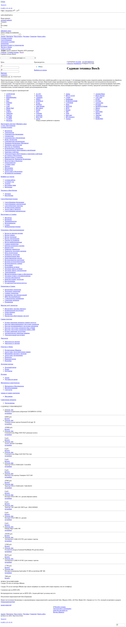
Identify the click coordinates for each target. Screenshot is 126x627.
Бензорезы (8, 219)
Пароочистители (10, 359)
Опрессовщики (10, 312)
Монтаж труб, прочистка (9, 305)
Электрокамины (10, 272)
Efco (7, 101)
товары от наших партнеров (10, 393)
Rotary (97, 110)
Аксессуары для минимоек (14, 355)
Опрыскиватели (10, 162)
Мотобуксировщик (11, 388)
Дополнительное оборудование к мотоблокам (20, 150)
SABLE (8, 111)
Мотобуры (8, 218)
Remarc (68, 110)
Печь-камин (9, 265)
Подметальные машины (13, 207)
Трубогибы (8, 314)
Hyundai (98, 104)
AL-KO (38, 94)
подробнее (8, 413)
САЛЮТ (9, 119)
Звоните (3, 5)
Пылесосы (8, 357)
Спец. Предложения (8, 125)
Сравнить (4, 75)
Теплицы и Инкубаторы (9, 190)
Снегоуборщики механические (15, 211)
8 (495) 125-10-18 (6, 8)
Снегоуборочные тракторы (14, 206)
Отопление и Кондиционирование (12, 230)
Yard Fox (9, 115)
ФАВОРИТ (99, 119)
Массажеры (9, 396)
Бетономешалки (10, 223)
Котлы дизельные (11, 237)
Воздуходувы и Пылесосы (13, 161)
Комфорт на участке (7, 176)
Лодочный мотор (10, 367)
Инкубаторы (9, 195)
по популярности (88, 62)
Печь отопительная (11, 253)
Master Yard (10, 108)
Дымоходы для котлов (12, 254)
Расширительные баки (12, 256)
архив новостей (6, 605)
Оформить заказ (21, 124)
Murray (97, 108)
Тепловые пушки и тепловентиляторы (18, 276)
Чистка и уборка (6, 47)
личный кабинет (6, 20)
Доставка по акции (11, 379)
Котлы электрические (12, 238)
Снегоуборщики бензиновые (14, 202)
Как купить (18, 36)
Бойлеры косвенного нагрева (14, 246)
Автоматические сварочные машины (17, 333)
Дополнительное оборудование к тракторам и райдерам (23, 154)
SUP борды (8, 371)
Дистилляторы (10, 403)
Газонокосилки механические (15, 141)
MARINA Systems (101, 106)
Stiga (37, 111)
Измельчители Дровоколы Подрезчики (18, 159)
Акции (3, 36)
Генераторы (5, 43)
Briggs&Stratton (11, 97)
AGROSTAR (10, 94)
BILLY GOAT (70, 95)
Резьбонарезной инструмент (14, 310)
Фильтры (9, 120)
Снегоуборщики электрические (15, 204)
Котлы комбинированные (13, 242)
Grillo (8, 104)
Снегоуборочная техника (9, 199)
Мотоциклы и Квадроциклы (14, 386)
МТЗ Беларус (70, 117)
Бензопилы (8, 131)
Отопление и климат (8, 42)
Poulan (38, 110)
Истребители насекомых (13, 173)
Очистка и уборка (7, 347)
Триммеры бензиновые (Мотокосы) (17, 143)
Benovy (8, 95)
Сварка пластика (6, 319)
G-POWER (69, 103)
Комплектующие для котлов (14, 279)
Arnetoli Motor (100, 94)
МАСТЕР (39, 117)
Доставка (26, 36)
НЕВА (97, 117)
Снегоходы (8, 389)
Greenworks (99, 103)
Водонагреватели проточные (14, 260)
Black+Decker (100, 95)
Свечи (38, 119)
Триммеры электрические (13, 145)
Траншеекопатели (11, 221)
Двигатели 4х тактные (12, 341)
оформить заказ (6, 31)
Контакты (9, 36)
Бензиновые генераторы (13, 289)
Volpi (67, 113)
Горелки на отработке (12, 240)
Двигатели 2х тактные (12, 343)
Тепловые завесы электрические (15, 270)
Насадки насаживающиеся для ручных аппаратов (21, 326)
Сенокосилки (9, 136)
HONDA (39, 104)
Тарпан (68, 119)
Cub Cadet (98, 97)
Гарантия (33, 36)
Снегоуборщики (6, 40)
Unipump (39, 113)
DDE (8, 99)
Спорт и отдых (6, 49)
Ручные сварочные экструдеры (15, 331)
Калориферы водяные (12, 267)
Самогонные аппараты (8, 400)
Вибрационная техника (12, 226)
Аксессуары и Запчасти (13, 209)
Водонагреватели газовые (13, 263)
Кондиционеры (10, 281)
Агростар (39, 115)
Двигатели (4, 338)
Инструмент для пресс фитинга (15, 309)
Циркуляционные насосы (13, 258)
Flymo (38, 103)
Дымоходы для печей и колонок (15, 251)
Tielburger (9, 113)
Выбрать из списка (40, 70)
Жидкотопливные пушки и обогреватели (18, 274)
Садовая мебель (10, 180)
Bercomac (39, 95)
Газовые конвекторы (12, 244)
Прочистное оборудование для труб (17, 316)
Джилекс (98, 115)
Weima (97, 113)
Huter (67, 104)
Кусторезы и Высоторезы (13, 155)
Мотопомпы (9, 168)
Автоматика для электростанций (16, 295)
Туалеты (7, 183)
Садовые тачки (10, 164)
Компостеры (9, 170)
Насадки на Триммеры (12, 146)
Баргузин (69, 115)
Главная (3, 52)
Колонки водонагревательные (15, 261)
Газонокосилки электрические (15, 138)
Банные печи (9, 247)
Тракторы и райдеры (12, 152)
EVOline (98, 101)
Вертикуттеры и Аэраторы (14, 157)
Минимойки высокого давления (15, 353)
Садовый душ (9, 182)
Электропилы (9, 132)
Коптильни (8, 187)
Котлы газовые (10, 235)
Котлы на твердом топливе (14, 233)
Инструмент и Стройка (8, 214)
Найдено (4, 73)
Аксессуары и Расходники (13, 171)
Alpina (68, 94)
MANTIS (69, 106)
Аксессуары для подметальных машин (18, 352)
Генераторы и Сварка (8, 286)
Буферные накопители (12, 249)
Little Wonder (40, 106)
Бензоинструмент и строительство (12, 45)
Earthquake (69, 99)
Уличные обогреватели (12, 277)
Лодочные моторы (7, 364)
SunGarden (99, 111)
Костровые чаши (10, 185)
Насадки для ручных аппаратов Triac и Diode (20, 328)
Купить (7, 418)
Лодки (7, 369)
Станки (7, 225)
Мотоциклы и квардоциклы (10, 383)
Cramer (68, 97)
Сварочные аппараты (12, 300)
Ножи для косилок (11, 139)
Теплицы (8, 194)
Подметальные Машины (13, 350)
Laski (8, 106)
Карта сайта (41, 36)
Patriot (8, 110)
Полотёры (8, 361)
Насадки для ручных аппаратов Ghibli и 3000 (20, 329)
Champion (39, 97)
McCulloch (39, 108)
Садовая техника (6, 38)
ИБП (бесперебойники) (12, 297)
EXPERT (9, 103)
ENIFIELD (39, 101)
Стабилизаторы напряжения (14, 298)
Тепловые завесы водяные (13, 269)
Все (41, 67)
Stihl (67, 111)
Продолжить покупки (8, 124)
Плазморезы (9, 302)
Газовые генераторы (11, 293)
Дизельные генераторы (12, 291)
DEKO (38, 99)
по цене (78, 62)
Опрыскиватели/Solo (8, 602)
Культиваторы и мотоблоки (14, 148)
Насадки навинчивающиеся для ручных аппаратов (22, 324)
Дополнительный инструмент (15, 335)
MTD (67, 108)
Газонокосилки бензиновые (14, 134)
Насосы (7, 166)
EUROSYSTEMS (71, 101)
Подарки (4, 374)
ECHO (97, 99)
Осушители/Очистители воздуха (16, 283)
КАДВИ (9, 117)
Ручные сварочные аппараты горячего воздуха (20, 322)
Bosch (22, 52)
